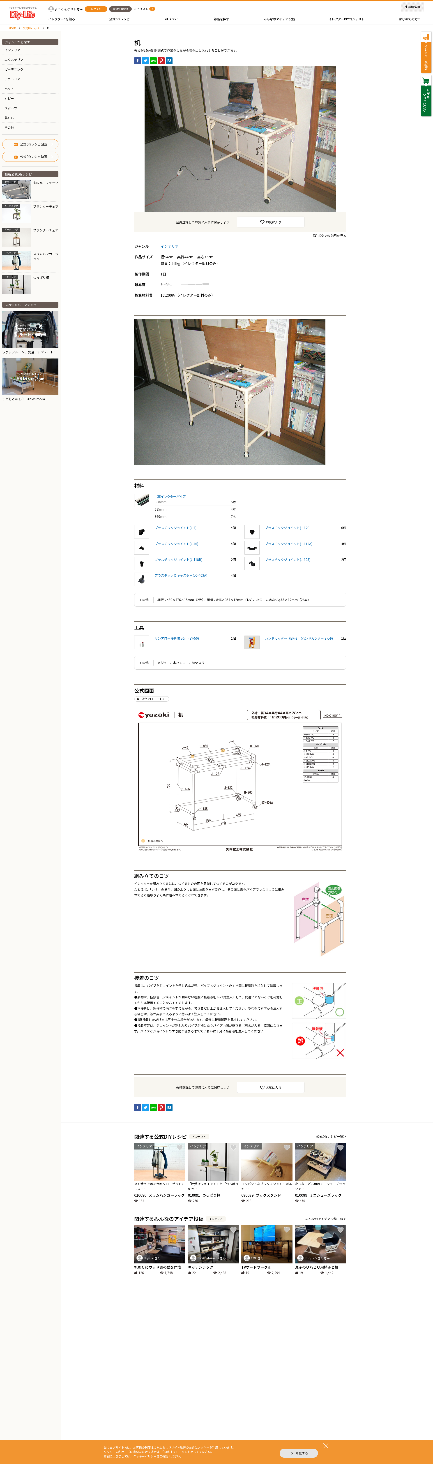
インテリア (12, 50)
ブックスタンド (261, 1195)
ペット (9, 88)
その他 (9, 127)
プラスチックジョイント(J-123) (287, 559)
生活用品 (411, 7)
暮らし (9, 118)
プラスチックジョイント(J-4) (175, 527)
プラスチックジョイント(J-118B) (178, 559)
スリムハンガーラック (159, 1195)
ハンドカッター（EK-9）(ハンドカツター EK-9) (299, 638)
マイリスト (141, 8)
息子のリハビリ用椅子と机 (316, 1267)
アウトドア (12, 79)
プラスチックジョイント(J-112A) (288, 543)
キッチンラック (200, 1267)
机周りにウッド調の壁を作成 (157, 1267)
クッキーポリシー (145, 1456)
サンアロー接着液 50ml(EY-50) (177, 638)
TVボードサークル (256, 1267)
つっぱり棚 (204, 1195)
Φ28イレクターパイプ (170, 496)
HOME (12, 28)
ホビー (9, 98)
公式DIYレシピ (31, 28)
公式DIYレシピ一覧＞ (331, 1136)
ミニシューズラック (318, 1195)
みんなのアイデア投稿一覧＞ (325, 1218)
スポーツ (11, 108)
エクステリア (14, 59)
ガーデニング (14, 69)
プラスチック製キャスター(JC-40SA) (181, 575)
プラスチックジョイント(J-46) (176, 543)
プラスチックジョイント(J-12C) (288, 527)
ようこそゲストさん (69, 9)
